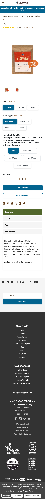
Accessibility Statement (22, 434)
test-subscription (22, 377)
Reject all (17, 496)
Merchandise (22, 387)
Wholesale (22, 340)
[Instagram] (20, 418)
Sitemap (22, 357)
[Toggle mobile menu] (3, 3)
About (22, 334)
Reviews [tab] (8, 225)
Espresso (8, 128)
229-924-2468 (22, 414)
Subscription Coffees (22, 373)
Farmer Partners (22, 337)
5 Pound (33, 107)
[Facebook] (4, 203)
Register (22, 354)
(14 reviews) (19, 27)
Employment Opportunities (22, 393)
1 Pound (8, 107)
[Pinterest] (24, 203)
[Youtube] (29, 418)
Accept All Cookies (32, 496)
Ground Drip (24, 122)
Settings (6, 496)
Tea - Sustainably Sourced (22, 384)
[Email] (8, 203)
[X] (16, 203)
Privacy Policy (22, 427)
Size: (9, 101)
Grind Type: (12, 115)
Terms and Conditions (22, 431)
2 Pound (21, 107)
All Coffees (22, 370)
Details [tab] (7, 218)
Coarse (21, 128)
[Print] (12, 203)
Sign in (22, 351)
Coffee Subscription (22, 344)
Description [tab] (9, 212)
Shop (22, 330)
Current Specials (23, 380)
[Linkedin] (20, 203)
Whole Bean (9, 121)
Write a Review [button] (29, 28)
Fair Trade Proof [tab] (11, 231)
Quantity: (7, 174)
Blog (22, 347)
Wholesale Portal (22, 424)
